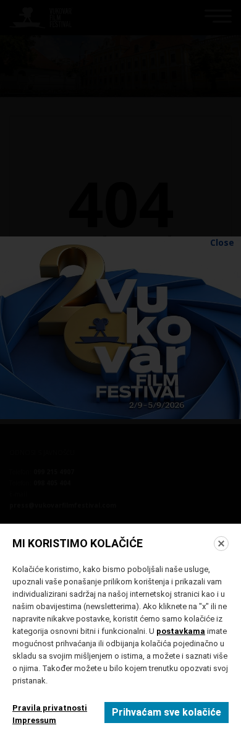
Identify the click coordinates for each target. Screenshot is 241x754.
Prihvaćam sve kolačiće (166, 712)
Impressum (34, 720)
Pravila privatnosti (49, 708)
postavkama (180, 631)
